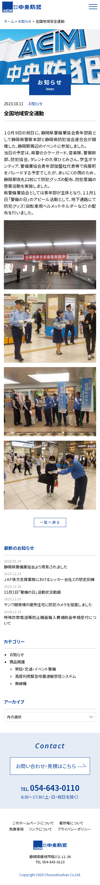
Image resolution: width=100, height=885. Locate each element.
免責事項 (16, 829)
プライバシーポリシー (74, 829)
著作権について (71, 823)
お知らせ (35, 103)
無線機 (21, 683)
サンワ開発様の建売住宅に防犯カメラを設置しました (48, 604)
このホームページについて (33, 823)
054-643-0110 (54, 787)
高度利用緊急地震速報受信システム (45, 676)
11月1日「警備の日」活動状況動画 (32, 592)
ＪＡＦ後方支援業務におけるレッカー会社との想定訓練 (49, 579)
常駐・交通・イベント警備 (35, 669)
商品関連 (17, 662)
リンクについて (40, 829)
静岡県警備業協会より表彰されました (35, 567)
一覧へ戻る (50, 522)
